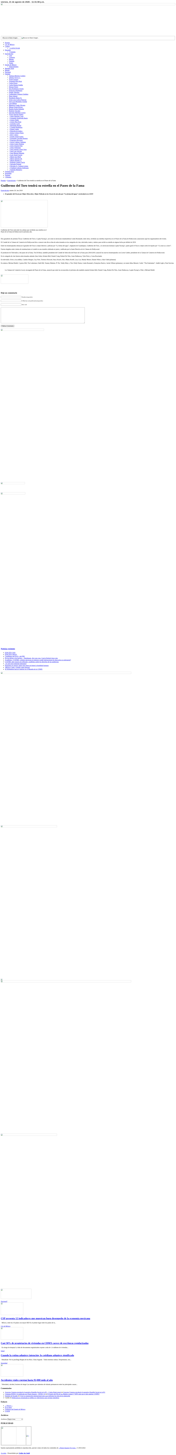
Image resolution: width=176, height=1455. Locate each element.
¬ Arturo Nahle (14, 120)
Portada (7, 43)
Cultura (7, 46)
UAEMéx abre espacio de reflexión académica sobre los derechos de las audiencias (32, 662)
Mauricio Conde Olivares (17, 105)
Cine (10, 55)
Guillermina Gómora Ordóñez (18, 94)
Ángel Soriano (13, 79)
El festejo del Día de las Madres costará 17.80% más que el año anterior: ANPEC (73, 1394)
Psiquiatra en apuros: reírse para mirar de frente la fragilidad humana (27, 665)
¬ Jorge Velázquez (15, 147)
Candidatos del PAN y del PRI (15, 656)
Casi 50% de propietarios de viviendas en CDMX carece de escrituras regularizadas (45, 1343)
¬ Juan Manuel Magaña (16, 153)
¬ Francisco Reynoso (16, 140)
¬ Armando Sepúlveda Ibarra (18, 118)
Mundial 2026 (9, 68)
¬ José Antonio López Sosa (18, 149)
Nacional (8, 72)
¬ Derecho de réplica (15, 131)
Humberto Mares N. (15, 98)
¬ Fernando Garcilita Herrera (18, 138)
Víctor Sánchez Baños (16, 114)
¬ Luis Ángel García (15, 155)
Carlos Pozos (13, 83)
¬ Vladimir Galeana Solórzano (19, 168)
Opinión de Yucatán (11, 1396)
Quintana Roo (9, 171)
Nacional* (4, 1301)
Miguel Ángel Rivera (16, 107)
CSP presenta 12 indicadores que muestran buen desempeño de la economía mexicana (45, 1318)
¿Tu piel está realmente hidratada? (16, 664)
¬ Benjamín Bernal (15, 125)
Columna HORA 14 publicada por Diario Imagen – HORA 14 (25, 1394)
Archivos (4, 1419)
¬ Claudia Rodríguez (15, 127)
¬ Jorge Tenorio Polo (16, 146)
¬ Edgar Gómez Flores (16, 133)
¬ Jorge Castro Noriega (16, 144)
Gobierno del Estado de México (15, 1409)
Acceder (3, 1453)
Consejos (12, 57)
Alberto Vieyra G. (15, 78)
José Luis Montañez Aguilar (18, 101)
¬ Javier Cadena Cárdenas (17, 142)
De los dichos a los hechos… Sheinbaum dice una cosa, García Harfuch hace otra (31, 658)
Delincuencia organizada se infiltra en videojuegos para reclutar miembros (35, 1398)
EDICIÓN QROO (11, 654)
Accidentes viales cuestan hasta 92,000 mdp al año (27, 1380)
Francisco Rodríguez (15, 90)
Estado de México (10, 65)
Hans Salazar (13, 96)
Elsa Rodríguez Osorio (16, 89)
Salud (2, 1351)
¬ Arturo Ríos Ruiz (15, 122)
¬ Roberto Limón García (17, 162)
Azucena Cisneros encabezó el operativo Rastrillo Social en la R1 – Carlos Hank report (33, 1392)
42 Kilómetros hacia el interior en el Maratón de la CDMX (23, 669)
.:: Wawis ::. (9, 1406)
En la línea (8, 1407)
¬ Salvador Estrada (15, 164)
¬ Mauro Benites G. (15, 160)
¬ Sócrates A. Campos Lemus (18, 166)
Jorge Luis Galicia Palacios (17, 100)
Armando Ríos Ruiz (15, 81)
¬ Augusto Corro (14, 124)
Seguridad (8, 173)
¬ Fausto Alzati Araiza (16, 136)
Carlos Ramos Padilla (16, 85)
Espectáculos (9, 54)
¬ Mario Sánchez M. (15, 159)
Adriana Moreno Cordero (17, 76)
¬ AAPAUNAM (14, 48)
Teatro (11, 63)
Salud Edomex (13, 66)
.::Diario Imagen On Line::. (67, 1448)
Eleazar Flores (13, 87)
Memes (11, 59)
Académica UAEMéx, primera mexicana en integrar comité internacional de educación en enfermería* (38, 660)
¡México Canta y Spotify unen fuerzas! (17, 667)
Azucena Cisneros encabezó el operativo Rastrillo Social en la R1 (84, 1392)
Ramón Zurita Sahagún (16, 109)
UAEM (7, 1411)
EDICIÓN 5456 (10, 653)
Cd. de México (9, 44)
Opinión (11, 61)
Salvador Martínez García (17, 113)
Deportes (8, 50)
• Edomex (8, 177)
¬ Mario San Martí (15, 157)
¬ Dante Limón (14, 129)
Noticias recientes (8, 649)
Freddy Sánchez (14, 92)
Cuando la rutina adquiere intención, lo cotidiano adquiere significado (37, 1355)
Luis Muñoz (13, 103)
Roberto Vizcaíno (14, 111)
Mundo (7, 70)
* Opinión (12, 52)
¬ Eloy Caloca (13, 135)
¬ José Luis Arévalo (15, 151)
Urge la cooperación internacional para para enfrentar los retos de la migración (45, 1396)
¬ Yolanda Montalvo (15, 170)
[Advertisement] (24, 287)
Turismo (7, 175)
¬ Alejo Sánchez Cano (16, 116)
